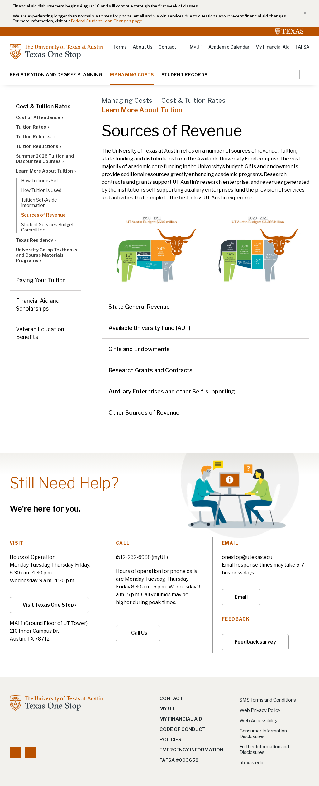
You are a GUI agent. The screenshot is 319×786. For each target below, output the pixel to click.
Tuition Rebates (34, 136)
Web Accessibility (259, 720)
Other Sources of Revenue (143, 412)
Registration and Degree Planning (56, 75)
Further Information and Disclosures (264, 749)
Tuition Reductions (37, 146)
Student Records (184, 75)
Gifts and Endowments (139, 349)
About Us (143, 47)
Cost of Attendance (38, 117)
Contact (167, 47)
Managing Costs (132, 75)
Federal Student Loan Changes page (106, 20)
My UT (167, 709)
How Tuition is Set (39, 180)
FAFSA (302, 47)
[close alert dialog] (302, 13)
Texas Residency (34, 240)
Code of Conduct (183, 729)
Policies (170, 739)
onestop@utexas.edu (247, 557)
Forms (120, 47)
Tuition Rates (31, 127)
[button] (304, 74)
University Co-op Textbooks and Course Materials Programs (46, 255)
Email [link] (241, 597)
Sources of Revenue (43, 214)
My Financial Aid (272, 47)
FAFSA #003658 (179, 760)
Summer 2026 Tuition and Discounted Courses (45, 158)
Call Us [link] (139, 633)
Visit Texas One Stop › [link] (49, 605)
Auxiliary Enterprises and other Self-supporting (171, 391)
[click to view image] (152, 249)
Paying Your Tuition (41, 280)
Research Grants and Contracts (150, 370)
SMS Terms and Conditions (268, 700)
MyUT (196, 47)
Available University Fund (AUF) (149, 327)
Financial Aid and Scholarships (38, 305)
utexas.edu (251, 762)
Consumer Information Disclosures (263, 733)
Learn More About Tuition (44, 171)
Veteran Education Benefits (40, 333)
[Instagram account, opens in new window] (30, 752)
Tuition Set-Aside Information (39, 202)
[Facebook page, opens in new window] (15, 752)
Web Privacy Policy (260, 710)
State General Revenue (139, 306)
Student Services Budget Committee (47, 227)
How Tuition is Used (41, 190)
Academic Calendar (229, 47)
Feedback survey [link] (255, 642)
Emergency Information (191, 750)
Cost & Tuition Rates (43, 106)
